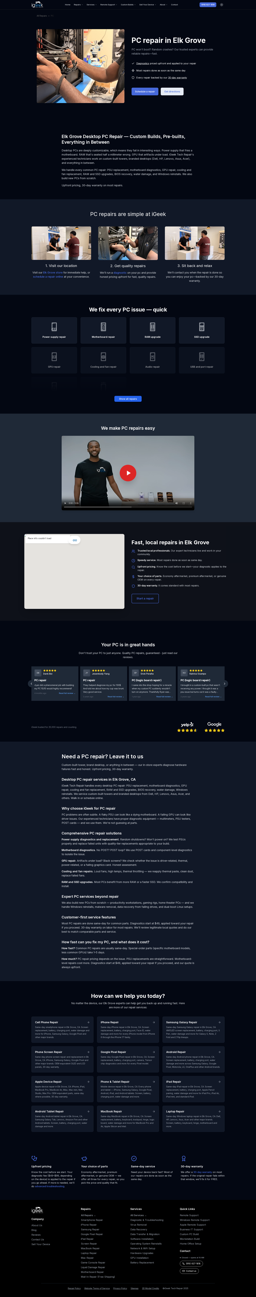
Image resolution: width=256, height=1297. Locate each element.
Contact (174, 5)
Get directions (172, 91)
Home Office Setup (190, 1243)
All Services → (138, 1215)
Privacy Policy (120, 1288)
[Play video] (128, 473)
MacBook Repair (90, 1248)
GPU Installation (139, 1257)
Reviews (36, 1234)
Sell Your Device (146, 5)
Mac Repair (87, 1257)
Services (91, 5)
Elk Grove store (53, 272)
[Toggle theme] (222, 5)
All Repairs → (88, 1215)
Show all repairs (128, 398)
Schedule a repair (145, 91)
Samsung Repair (90, 1229)
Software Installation (141, 1238)
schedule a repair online (48, 276)
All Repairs (42, 15)
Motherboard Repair (92, 1272)
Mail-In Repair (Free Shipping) (98, 1276)
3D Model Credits (150, 1288)
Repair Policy (74, 1288)
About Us (36, 1225)
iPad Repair (87, 1238)
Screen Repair (89, 1243)
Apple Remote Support (193, 1224)
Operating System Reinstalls (146, 1243)
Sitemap (135, 1288)
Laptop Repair (89, 1253)
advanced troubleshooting (49, 1186)
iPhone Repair (89, 1224)
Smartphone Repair (92, 1220)
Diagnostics (142, 63)
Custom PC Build (189, 1234)
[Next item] (224, 683)
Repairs (77, 5)
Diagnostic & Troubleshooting (146, 1220)
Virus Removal (138, 1224)
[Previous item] (31, 683)
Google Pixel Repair (92, 1234)
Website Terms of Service (97, 1288)
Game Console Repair (93, 1262)
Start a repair (145, 598)
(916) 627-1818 (208, 5)
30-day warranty (177, 77)
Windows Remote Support (194, 1220)
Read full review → (67, 693)
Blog (33, 1230)
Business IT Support (191, 1229)
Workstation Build (190, 1238)
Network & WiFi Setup (142, 1248)
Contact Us (37, 1239)
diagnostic (120, 272)
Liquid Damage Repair (93, 1267)
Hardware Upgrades (141, 1253)
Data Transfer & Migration (145, 1234)
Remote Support (107, 5)
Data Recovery (138, 1229)
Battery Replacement (142, 1262)
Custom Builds (127, 5)
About (162, 5)
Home (67, 5)
